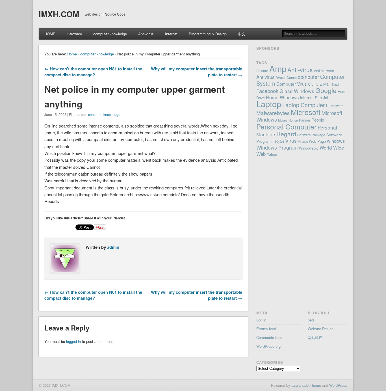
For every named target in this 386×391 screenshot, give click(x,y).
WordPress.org (268, 346)
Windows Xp (308, 148)
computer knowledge (110, 33)
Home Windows (282, 97)
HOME (49, 33)
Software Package (311, 134)
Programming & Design (208, 33)
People (317, 120)
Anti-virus (146, 33)
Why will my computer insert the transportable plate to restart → (196, 72)
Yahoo (272, 154)
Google (326, 90)
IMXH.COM (59, 14)
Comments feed (269, 337)
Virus (291, 140)
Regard (286, 133)
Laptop (268, 103)
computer (308, 76)
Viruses (303, 141)
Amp (277, 68)
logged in (73, 341)
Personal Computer (286, 126)
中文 (241, 33)
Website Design (320, 328)
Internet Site (311, 97)
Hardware (74, 33)
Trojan (278, 141)
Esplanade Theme (306, 385)
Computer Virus (291, 84)
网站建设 (315, 337)
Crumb (313, 84)
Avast (280, 77)
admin (113, 247)
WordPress (338, 385)
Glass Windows (296, 90)
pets (311, 320)
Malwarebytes (273, 112)
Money (282, 120)
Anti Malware (324, 70)
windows (336, 140)
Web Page (317, 141)
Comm (292, 77)
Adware (262, 70)
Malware (337, 105)
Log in (261, 320)
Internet (171, 33)
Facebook (267, 90)
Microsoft (305, 112)
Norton (293, 120)
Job (326, 97)
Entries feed (266, 328)
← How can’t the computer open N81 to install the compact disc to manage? (93, 72)
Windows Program (277, 147)
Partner (304, 120)
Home (72, 54)
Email (335, 84)
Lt (327, 105)
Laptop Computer (303, 105)
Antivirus (265, 77)
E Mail (325, 84)
